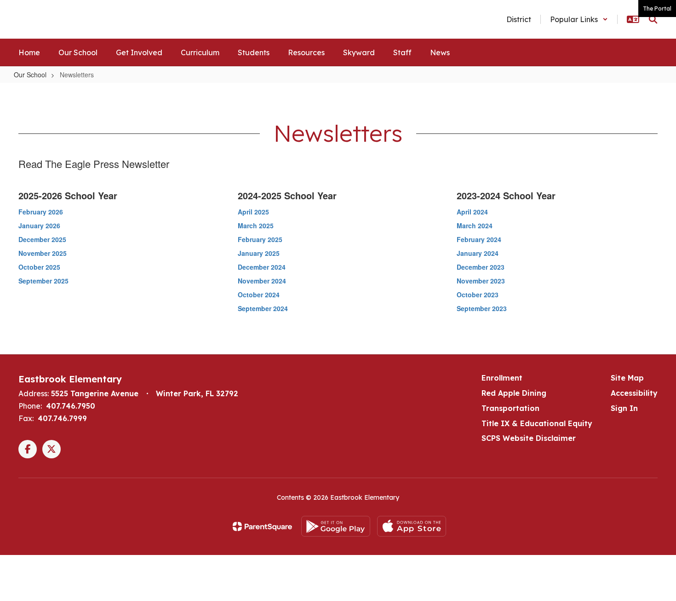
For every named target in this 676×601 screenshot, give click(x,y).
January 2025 (259, 253)
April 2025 (253, 211)
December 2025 (42, 239)
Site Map (627, 377)
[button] (579, 19)
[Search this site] (653, 19)
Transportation (510, 408)
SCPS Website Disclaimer (528, 438)
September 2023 (482, 308)
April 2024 (472, 211)
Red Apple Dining (513, 393)
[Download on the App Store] (411, 526)
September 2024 (263, 308)
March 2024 (475, 225)
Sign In (624, 408)
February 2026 (40, 211)
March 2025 (256, 225)
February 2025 (260, 239)
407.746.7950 (70, 405)
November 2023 (481, 280)
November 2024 (262, 280)
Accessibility (634, 393)
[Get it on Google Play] (335, 526)
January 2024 (477, 253)
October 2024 (259, 294)
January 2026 (39, 225)
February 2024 (479, 239)
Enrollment (501, 377)
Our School (30, 74)
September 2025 (43, 280)
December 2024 (262, 267)
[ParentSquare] (262, 526)
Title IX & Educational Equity (536, 423)
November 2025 (42, 253)
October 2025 (39, 267)
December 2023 (480, 267)
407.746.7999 (62, 418)
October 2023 (477, 294)
